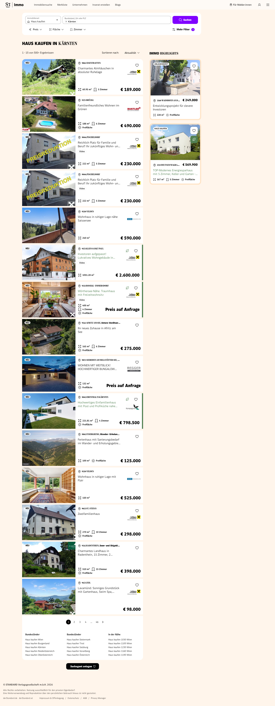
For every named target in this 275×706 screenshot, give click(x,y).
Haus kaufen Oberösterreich (39, 655)
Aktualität (130, 52)
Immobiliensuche (43, 4)
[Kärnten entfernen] (66, 21)
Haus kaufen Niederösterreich (39, 651)
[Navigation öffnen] (268, 5)
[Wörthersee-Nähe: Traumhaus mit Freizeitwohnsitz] (82, 299)
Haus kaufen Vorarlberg (78, 651)
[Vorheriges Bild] (28, 77)
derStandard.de (10, 698)
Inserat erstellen (101, 4)
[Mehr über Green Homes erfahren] (127, 250)
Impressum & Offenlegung (51, 698)
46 (97, 622)
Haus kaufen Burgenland (37, 643)
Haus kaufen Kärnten (35, 647)
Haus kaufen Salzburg (77, 647)
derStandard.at (26, 698)
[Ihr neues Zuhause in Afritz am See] (82, 337)
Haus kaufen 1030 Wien (120, 639)
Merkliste (62, 4)
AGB (85, 698)
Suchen (187, 19)
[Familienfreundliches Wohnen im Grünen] (82, 114)
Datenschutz (73, 698)
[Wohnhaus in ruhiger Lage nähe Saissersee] (82, 225)
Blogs (118, 4)
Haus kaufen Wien (34, 639)
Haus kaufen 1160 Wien (120, 651)
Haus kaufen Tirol (75, 643)
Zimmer (78, 29)
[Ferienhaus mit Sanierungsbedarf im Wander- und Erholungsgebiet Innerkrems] (82, 448)
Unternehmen (79, 4)
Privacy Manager (98, 698)
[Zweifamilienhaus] (82, 522)
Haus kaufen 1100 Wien (120, 643)
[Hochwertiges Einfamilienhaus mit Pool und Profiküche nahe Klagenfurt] (82, 411)
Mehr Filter (185, 29)
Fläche (56, 29)
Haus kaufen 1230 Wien (120, 647)
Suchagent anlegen (81, 666)
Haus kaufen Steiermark (78, 639)
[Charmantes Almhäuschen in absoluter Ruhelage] (82, 77)
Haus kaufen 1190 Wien (120, 655)
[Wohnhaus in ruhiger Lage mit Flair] (82, 485)
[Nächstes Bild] (70, 77)
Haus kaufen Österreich (78, 655)
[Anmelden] (259, 5)
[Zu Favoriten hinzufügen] (137, 65)
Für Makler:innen (242, 4)
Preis (35, 29)
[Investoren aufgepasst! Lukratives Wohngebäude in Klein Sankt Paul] (82, 262)
